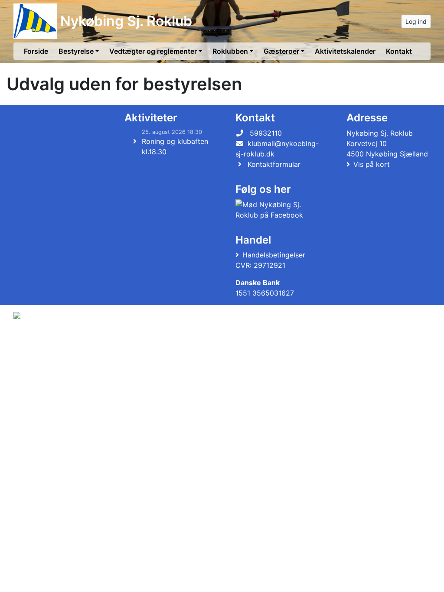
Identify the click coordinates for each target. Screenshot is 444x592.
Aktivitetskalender (345, 51)
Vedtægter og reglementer (153, 51)
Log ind (416, 21)
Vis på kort (371, 164)
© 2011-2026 (31, 338)
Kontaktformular (274, 164)
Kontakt (399, 51)
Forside (36, 51)
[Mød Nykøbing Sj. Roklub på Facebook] (275, 209)
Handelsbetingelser (273, 254)
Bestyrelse (76, 51)
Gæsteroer (281, 51)
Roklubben (230, 51)
